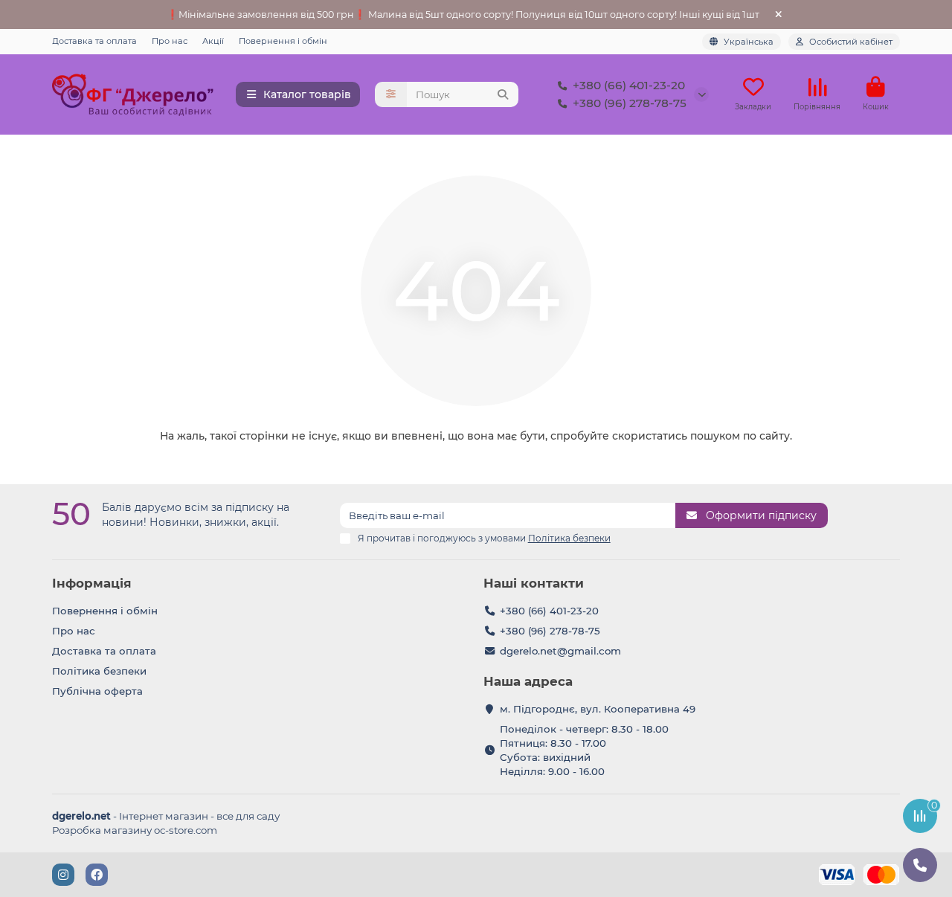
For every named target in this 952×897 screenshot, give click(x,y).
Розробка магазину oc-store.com (134, 830)
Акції (213, 41)
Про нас (169, 41)
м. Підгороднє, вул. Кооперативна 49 (597, 709)
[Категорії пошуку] (391, 94)
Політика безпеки (99, 671)
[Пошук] (503, 94)
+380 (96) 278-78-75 (629, 103)
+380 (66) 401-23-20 (629, 85)
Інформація (92, 583)
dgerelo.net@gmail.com (560, 651)
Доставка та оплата (94, 41)
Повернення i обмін (283, 41)
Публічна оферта (97, 691)
